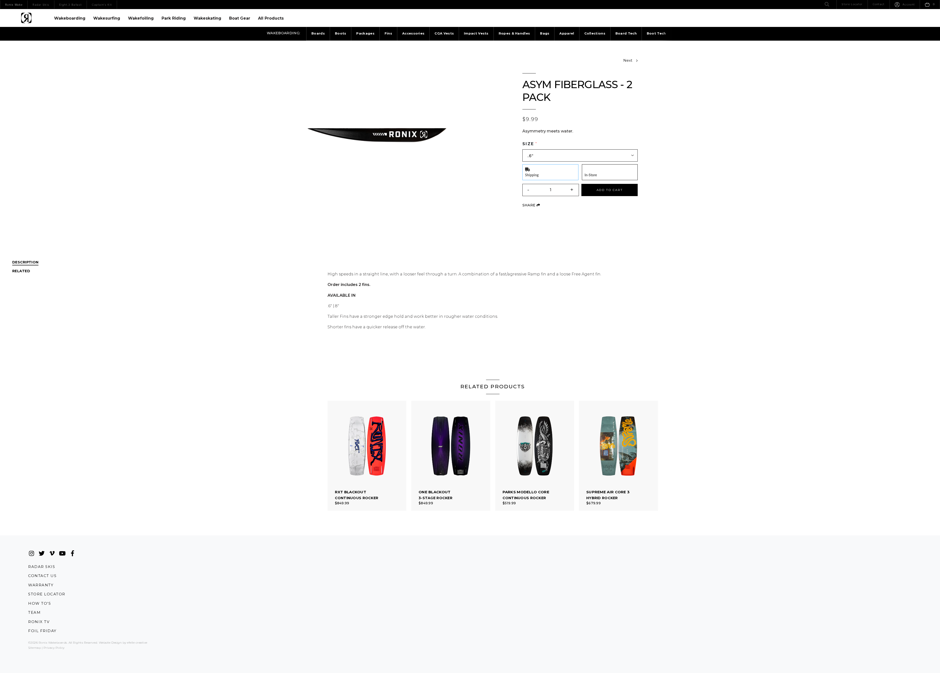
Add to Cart (610, 190)
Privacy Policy (54, 647)
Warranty (40, 585)
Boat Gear (239, 18)
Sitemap (34, 647)
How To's (39, 603)
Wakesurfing (106, 18)
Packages (365, 33)
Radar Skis (41, 566)
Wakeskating (207, 18)
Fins (388, 33)
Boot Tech (656, 33)
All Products (271, 18)
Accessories (413, 33)
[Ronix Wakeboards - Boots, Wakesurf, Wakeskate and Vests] (26, 18)
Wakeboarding (69, 18)
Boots (340, 33)
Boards (318, 33)
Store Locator (46, 594)
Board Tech (626, 33)
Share (531, 205)
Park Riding (174, 18)
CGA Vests (444, 33)
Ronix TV (38, 621)
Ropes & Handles (514, 33)
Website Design (110, 642)
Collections (594, 33)
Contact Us (42, 575)
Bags (544, 33)
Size (528, 144)
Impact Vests (476, 33)
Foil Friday (42, 630)
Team (34, 612)
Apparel (566, 33)
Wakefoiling (141, 18)
